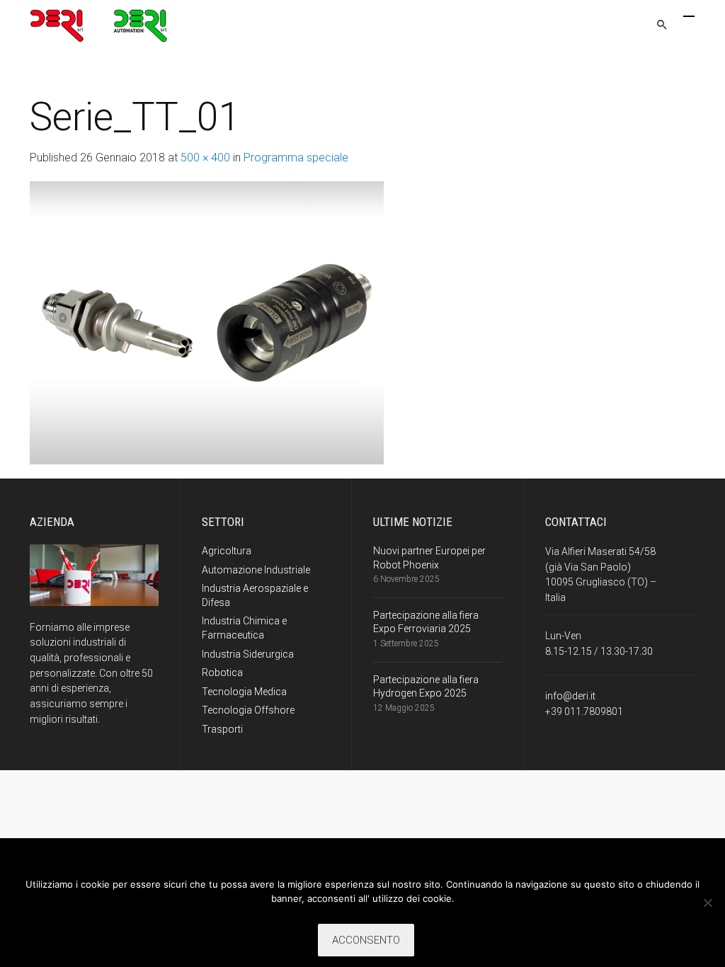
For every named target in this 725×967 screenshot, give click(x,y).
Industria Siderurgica (248, 654)
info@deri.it (570, 696)
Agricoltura (226, 550)
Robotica (222, 672)
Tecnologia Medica (244, 691)
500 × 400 (205, 157)
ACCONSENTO (366, 940)
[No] (707, 903)
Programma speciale (296, 157)
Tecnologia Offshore (248, 710)
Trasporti (222, 729)
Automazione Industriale (256, 570)
